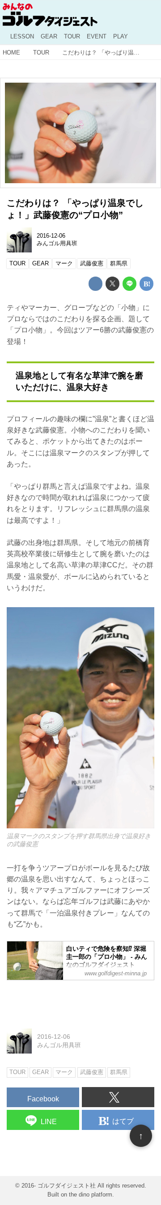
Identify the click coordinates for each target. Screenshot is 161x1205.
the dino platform (90, 1195)
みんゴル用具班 (57, 243)
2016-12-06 (51, 236)
